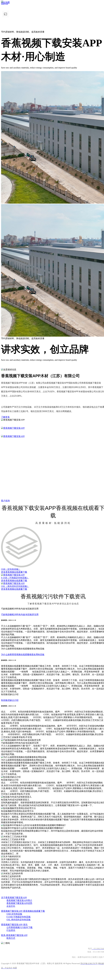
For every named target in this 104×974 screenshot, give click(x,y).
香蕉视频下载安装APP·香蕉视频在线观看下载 (23, 912)
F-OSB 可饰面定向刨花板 (18, 917)
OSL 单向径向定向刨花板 (18, 920)
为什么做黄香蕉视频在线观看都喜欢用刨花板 (22, 655)
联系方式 (10, 939)
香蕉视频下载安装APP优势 (19, 904)
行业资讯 (10, 931)
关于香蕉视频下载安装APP (14, 898)
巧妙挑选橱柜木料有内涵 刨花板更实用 (19, 615)
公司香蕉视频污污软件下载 (19, 928)
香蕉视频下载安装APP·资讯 (14, 925)
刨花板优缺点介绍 (9, 701)
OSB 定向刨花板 (14, 915)
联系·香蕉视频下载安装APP (14, 936)
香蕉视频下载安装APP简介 (19, 901)
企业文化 (10, 907)
